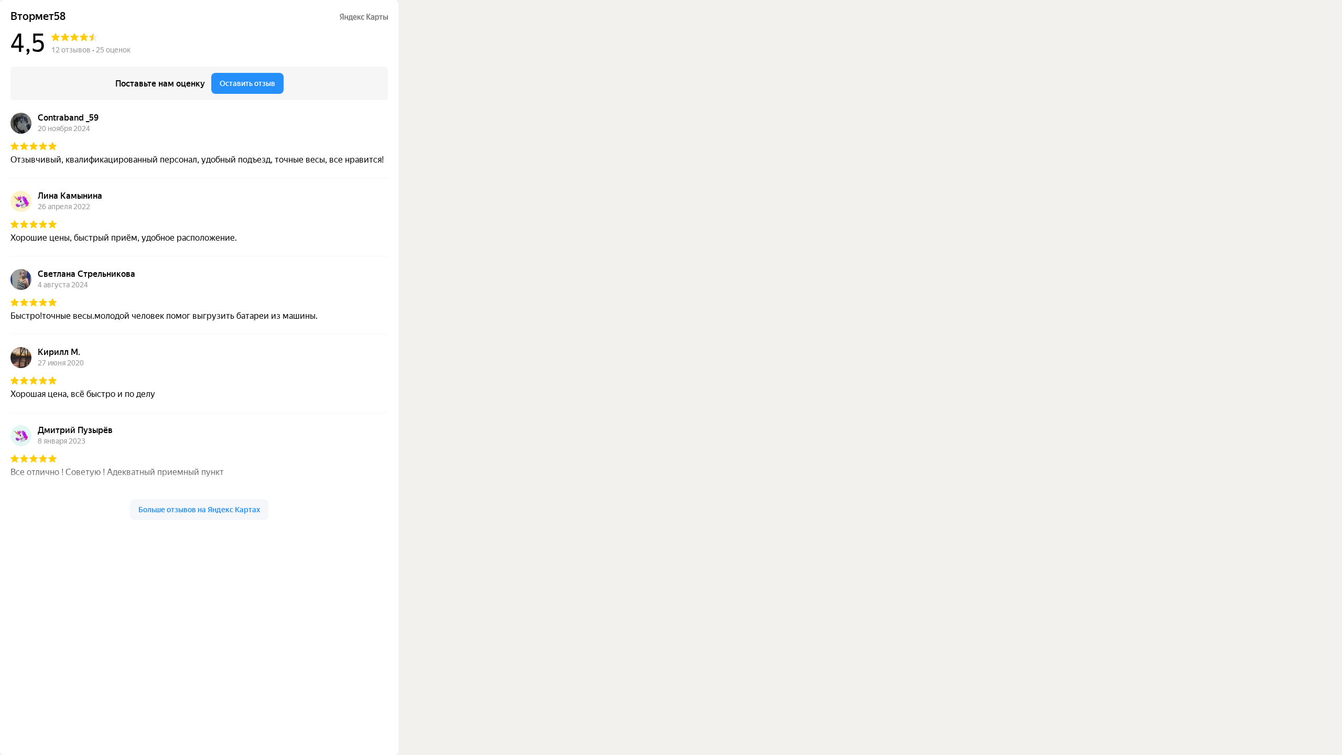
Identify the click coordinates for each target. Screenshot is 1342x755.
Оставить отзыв (247, 83)
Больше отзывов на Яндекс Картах (199, 509)
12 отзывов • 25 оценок (91, 50)
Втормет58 (38, 16)
